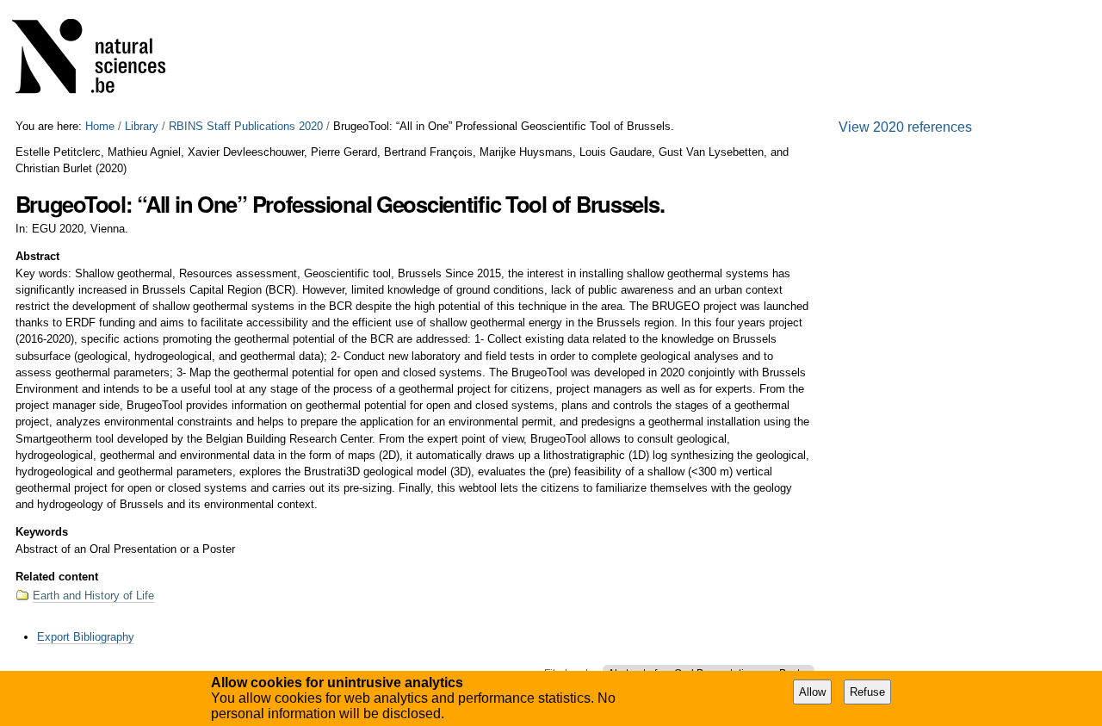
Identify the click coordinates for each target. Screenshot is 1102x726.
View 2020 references (905, 127)
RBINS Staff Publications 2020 (246, 126)
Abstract (37, 256)
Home (100, 126)
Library (141, 126)
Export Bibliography (85, 636)
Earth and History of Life (93, 595)
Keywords (41, 531)
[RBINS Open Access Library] (100, 60)
